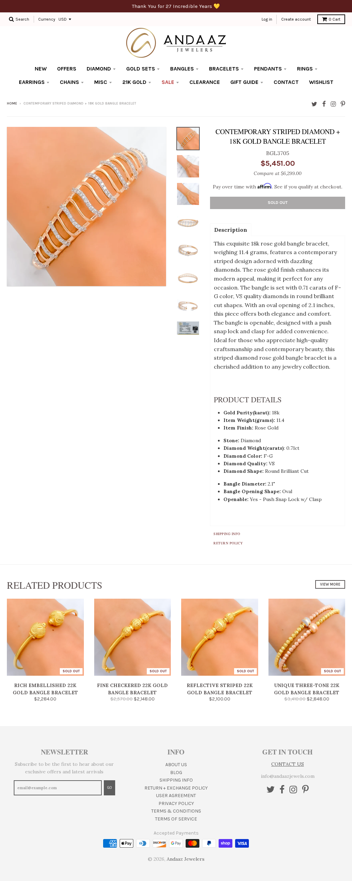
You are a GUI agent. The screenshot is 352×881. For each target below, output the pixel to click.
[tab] (230, 229)
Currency (46, 19)
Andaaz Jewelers (186, 859)
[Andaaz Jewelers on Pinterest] (343, 104)
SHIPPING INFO (176, 780)
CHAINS (69, 82)
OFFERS (66, 68)
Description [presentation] (230, 229)
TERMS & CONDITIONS (176, 811)
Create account (296, 19)
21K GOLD (134, 82)
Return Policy (228, 543)
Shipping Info (226, 533)
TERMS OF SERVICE (176, 819)
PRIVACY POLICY (176, 803)
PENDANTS (268, 68)
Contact (286, 82)
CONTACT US (287, 764)
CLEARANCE (204, 82)
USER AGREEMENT (176, 795)
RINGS (305, 68)
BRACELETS (224, 68)
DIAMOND (99, 68)
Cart (334, 19)
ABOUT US (176, 765)
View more (330, 584)
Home (12, 103)
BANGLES (182, 68)
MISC (100, 82)
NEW (41, 68)
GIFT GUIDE (244, 82)
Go (109, 787)
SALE (168, 82)
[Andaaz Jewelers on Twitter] (314, 104)
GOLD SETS (140, 68)
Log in (267, 19)
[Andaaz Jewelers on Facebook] (324, 104)
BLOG (176, 772)
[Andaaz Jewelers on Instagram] (333, 104)
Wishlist (321, 82)
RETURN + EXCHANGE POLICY (176, 788)
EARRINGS (32, 82)
